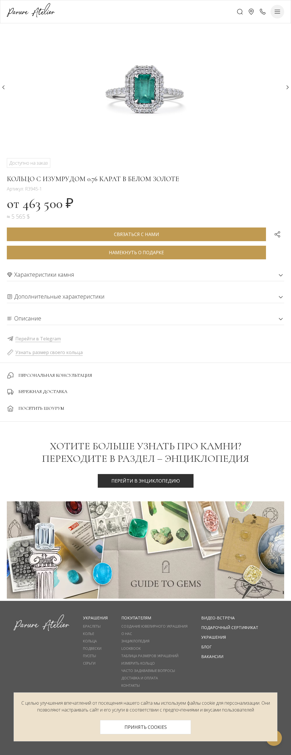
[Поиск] (239, 11)
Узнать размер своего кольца (49, 352)
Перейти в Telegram (38, 339)
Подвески (92, 648)
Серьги (89, 663)
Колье (88, 634)
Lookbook (131, 648)
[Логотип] (31, 11)
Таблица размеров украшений (149, 656)
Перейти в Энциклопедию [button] (145, 481)
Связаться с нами (136, 234)
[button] (251, 11)
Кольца (90, 641)
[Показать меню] (277, 11)
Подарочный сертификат (229, 627)
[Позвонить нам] (262, 11)
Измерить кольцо (138, 663)
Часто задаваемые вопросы (148, 671)
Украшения (213, 637)
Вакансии (212, 656)
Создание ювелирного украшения (154, 626)
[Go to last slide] (3, 87)
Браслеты (92, 626)
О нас (126, 634)
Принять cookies (145, 727)
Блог (206, 646)
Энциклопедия (135, 641)
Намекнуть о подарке (136, 252)
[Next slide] (287, 87)
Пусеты (89, 656)
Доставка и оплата (139, 678)
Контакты (130, 685)
